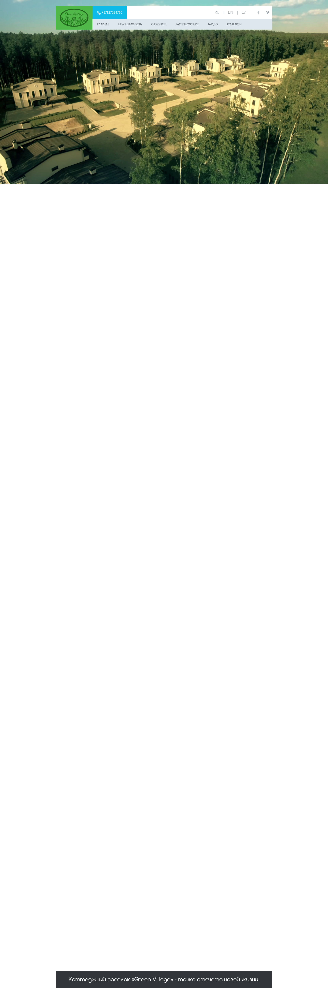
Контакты (234, 24)
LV (244, 12)
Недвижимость (130, 24)
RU (217, 12)
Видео (213, 24)
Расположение (187, 24)
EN (230, 12)
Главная (103, 24)
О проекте (158, 24)
